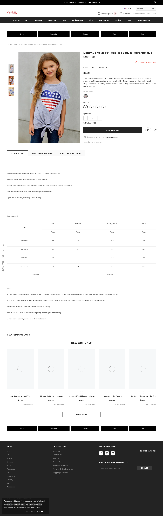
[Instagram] (107, 453)
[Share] (154, 130)
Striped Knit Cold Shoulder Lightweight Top (51, 396)
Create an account (148, 14)
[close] (155, 2)
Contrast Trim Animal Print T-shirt (143, 396)
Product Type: (88, 67)
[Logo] (12, 13)
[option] (49, 97)
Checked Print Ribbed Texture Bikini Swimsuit (81, 396)
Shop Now (96, 2)
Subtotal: (87, 123)
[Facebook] (101, 453)
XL (103, 107)
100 (88, 137)
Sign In (136, 14)
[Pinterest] (113, 453)
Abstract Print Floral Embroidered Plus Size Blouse (112, 396)
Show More (81, 414)
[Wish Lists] (148, 130)
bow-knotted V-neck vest (20, 396)
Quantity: (87, 114)
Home (9, 44)
